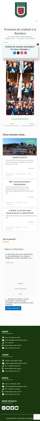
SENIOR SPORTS (19, 157)
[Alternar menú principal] (36, 21)
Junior (30, 36)
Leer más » (31, 168)
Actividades (25, 36)
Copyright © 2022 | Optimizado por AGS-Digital (20, 418)
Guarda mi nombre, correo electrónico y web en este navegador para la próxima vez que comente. (19, 302)
